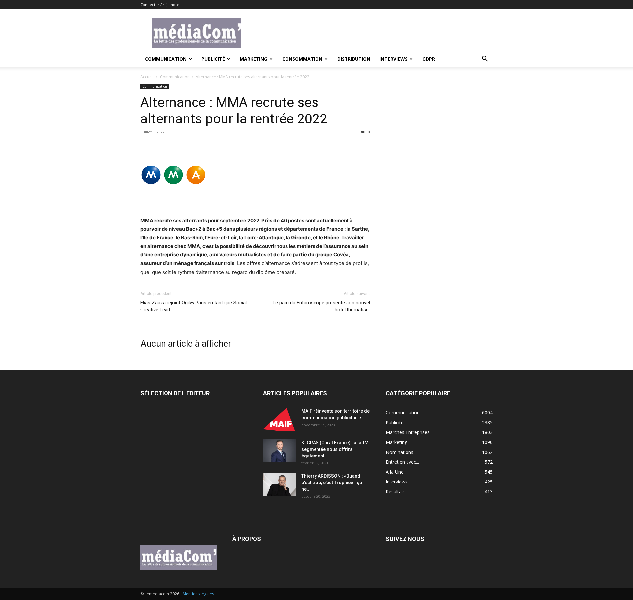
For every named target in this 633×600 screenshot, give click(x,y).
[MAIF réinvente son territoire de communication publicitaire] (279, 419)
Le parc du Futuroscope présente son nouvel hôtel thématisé (321, 306)
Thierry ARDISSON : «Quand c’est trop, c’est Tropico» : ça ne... (331, 482)
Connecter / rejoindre (159, 4)
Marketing (253, 59)
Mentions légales (198, 594)
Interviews (393, 59)
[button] (485, 59)
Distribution (353, 59)
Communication (166, 59)
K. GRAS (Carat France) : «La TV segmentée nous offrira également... (334, 449)
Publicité (213, 59)
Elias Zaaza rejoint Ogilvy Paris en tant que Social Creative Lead (193, 306)
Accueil (147, 77)
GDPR (428, 59)
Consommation (302, 59)
